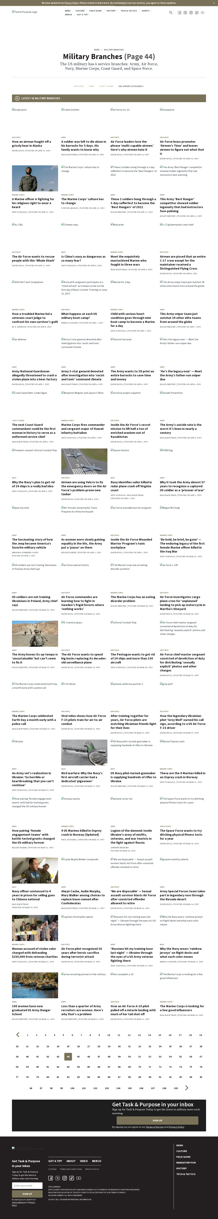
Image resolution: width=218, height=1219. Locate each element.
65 (88, 1067)
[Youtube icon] (78, 1178)
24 (58, 1046)
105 (130, 1088)
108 (164, 1088)
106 (141, 1088)
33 (150, 1046)
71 (150, 1067)
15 (159, 1035)
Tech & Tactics (129, 10)
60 (37, 1067)
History (111, 10)
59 (27, 1067)
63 (68, 1067)
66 (99, 1067)
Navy (63, 252)
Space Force (165, 826)
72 (160, 1067)
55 (180, 1056)
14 (149, 1035)
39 (17, 1056)
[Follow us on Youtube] (202, 12)
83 (78, 1077)
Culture (79, 10)
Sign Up (157, 1120)
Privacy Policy (72, 3)
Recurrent (59, 1195)
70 (139, 1067)
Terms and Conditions (71, 1169)
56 (190, 1056)
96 (31, 1088)
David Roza (18, 150)
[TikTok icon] (71, 1178)
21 (27, 1046)
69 (129, 1067)
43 (58, 1056)
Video (84, 1161)
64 (78, 1067)
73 (170, 1067)
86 (109, 1077)
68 (119, 1067)
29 (109, 1046)
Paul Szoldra (68, 839)
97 (41, 1088)
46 (88, 1056)
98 (51, 1088)
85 (99, 1077)
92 (170, 1077)
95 (201, 1077)
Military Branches (114, 49)
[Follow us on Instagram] (191, 12)
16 (170, 1035)
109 (176, 1088)
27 (88, 1046)
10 (108, 1035)
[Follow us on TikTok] (196, 12)
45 (78, 1056)
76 (201, 1067)
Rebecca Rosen (69, 323)
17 (180, 1035)
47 (99, 1056)
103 (107, 1088)
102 (95, 1088)
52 (150, 1056)
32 (139, 1046)
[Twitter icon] (57, 1178)
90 (150, 1077)
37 (190, 1046)
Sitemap (52, 1169)
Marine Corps (18, 195)
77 (17, 1077)
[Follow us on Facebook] (179, 12)
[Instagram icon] (64, 1178)
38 (201, 1046)
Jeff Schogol (19, 212)
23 (47, 1046)
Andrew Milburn (120, 847)
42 (47, 1056)
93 (180, 1077)
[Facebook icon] (50, 1178)
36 (180, 1046)
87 (119, 1077)
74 (180, 1067)
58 (17, 1067)
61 (47, 1067)
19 (200, 1035)
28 (99, 1046)
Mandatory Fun (186, 1162)
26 (78, 1046)
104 (118, 1088)
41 (37, 1056)
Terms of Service (155, 1127)
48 (109, 1056)
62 (58, 1067)
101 (84, 1088)
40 (27, 1056)
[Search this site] (171, 12)
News (68, 10)
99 (61, 1088)
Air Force (79, 86)
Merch (68, 14)
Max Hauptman (69, 154)
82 (68, 1077)
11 (119, 1035)
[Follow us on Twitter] (185, 12)
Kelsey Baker (68, 552)
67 (109, 1067)
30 (119, 1046)
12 (129, 1035)
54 (170, 1056)
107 (153, 1088)
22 (37, 1046)
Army (91, 86)
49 (119, 1056)
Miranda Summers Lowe (25, 552)
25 (68, 1046)
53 (160, 1056)
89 (139, 1077)
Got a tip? (82, 14)
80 (47, 1077)
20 (17, 1046)
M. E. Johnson (19, 327)
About (71, 1161)
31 (129, 1046)
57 (201, 1056)
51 (139, 1056)
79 (37, 1077)
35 (170, 1046)
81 (58, 1077)
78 (27, 1077)
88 (129, 1077)
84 (88, 1077)
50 (129, 1056)
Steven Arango (69, 208)
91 (160, 1077)
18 (190, 1035)
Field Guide (95, 10)
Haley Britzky (118, 212)
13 (139, 1035)
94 (190, 1077)
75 (190, 1067)
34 (160, 1046)
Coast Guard (106, 86)
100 (72, 1088)
